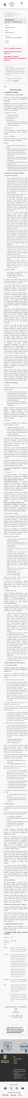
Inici (5, 12)
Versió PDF (16, 80)
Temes (15, 1061)
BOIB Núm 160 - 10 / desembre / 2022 (12, 14)
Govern (15, 1063)
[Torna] (9, 4)
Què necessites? (17, 1058)
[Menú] (22, 3)
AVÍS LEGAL (13, 1095)
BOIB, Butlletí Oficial (11, 12)
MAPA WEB (5, 1095)
